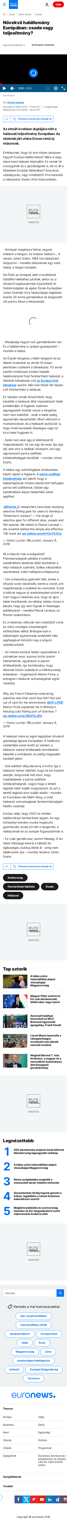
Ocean (38, 14)
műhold (14, 1369)
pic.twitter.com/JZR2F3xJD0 (22, 716)
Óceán (50, 886)
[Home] (4, 14)
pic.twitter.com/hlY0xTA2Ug (41, 533)
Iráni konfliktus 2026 (33, 1325)
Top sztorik (15, 969)
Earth (12, 14)
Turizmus (34, 1378)
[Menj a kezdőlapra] (13, 4)
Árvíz (42, 1342)
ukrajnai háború (20, 1334)
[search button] (60, 1293)
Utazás (7, 1440)
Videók (7, 1447)
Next (6, 1432)
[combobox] (33, 1293)
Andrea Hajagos (15, 102)
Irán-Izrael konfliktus (33, 1316)
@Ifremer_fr (12, 507)
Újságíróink (9, 1455)
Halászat (13, 895)
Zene (48, 1351)
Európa (7, 1416)
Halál (25, 1342)
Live (58, 4)
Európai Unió (49, 1334)
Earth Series (25, 14)
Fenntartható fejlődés (21, 886)
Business (8, 1424)
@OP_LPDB (55, 702)
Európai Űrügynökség (44, 1369)
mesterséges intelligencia (33, 1360)
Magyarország (25, 1351)
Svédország (15, 877)
